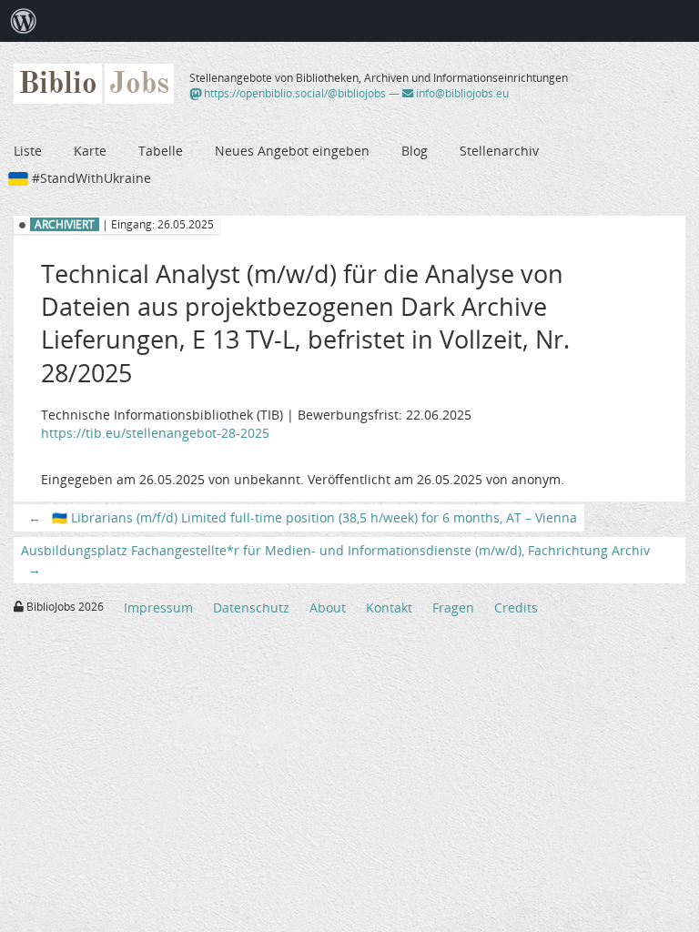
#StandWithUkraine (91, 178)
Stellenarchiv (499, 150)
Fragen (453, 607)
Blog (414, 150)
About (327, 607)
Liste (28, 150)
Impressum (158, 607)
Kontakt (389, 607)
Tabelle (160, 150)
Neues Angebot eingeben (292, 150)
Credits (516, 607)
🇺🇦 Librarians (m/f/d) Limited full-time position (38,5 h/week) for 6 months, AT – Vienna (302, 517)
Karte (90, 150)
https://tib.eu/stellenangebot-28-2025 (155, 432)
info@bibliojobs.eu (461, 93)
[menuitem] (23, 21)
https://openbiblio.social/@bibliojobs (293, 93)
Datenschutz (251, 607)
